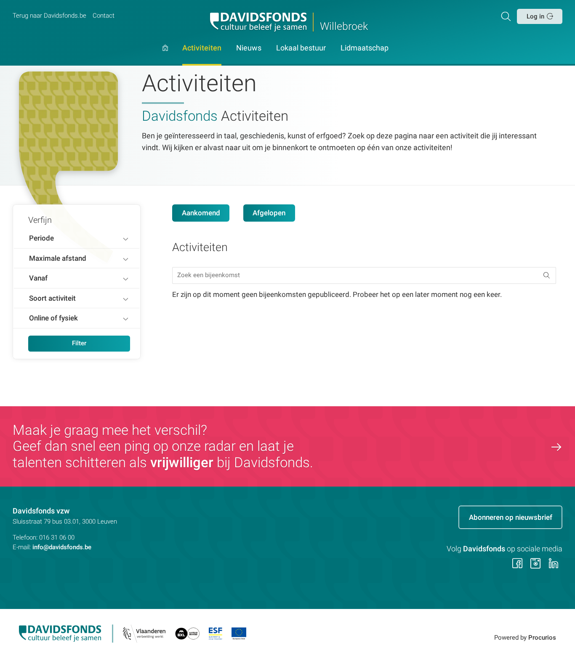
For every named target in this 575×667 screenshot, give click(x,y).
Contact (103, 15)
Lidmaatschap (365, 48)
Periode (41, 238)
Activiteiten (201, 48)
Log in (535, 16)
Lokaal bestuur (301, 48)
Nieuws (248, 48)
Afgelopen (269, 213)
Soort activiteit (52, 298)
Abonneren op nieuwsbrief (510, 517)
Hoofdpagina (165, 55)
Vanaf (38, 278)
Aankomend (201, 213)
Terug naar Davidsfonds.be (49, 15)
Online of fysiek (53, 318)
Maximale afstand (57, 258)
